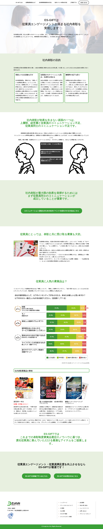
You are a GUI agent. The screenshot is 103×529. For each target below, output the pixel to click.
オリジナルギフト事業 (66, 516)
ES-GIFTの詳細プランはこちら (36, 476)
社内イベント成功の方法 (61, 2)
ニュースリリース (84, 508)
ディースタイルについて (66, 505)
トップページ (63, 502)
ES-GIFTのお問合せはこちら (67, 476)
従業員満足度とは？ (31, 2)
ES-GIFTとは (19, 2)
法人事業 (62, 511)
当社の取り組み (84, 505)
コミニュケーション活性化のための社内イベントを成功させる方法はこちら (51, 211)
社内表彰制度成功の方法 (45, 2)
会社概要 (82, 502)
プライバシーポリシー (85, 513)
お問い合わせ (83, 2)
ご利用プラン (73, 2)
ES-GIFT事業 (63, 513)
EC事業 (62, 508)
